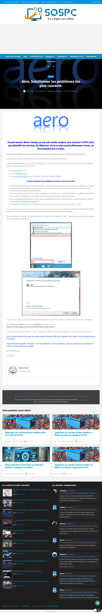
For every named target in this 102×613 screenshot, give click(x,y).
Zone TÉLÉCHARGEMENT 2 (30, 2)
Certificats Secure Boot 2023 (21, 450)
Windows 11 (50, 56)
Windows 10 (62, 56)
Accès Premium (10, 418)
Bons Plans (51, 61)
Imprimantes (91, 56)
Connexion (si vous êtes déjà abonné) (26, 394)
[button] (97, 610)
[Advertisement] (51, 39)
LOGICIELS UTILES (28, 418)
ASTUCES (51, 76)
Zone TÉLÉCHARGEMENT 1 (12, 2)
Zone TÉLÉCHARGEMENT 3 (49, 2)
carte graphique (20, 176)
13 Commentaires (19, 473)
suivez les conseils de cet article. (26, 201)
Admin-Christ (30, 91)
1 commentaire (19, 441)
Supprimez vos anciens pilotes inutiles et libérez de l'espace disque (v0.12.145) (73, 466)
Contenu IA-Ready (52, 611)
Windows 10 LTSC (76, 56)
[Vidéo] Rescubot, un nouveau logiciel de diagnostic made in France (80, 542)
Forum (61, 2)
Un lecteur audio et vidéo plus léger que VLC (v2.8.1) (79, 493)
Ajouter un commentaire (56, 91)
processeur (17, 171)
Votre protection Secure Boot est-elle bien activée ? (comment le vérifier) (24, 466)
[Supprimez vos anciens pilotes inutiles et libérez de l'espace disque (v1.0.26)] (76, 422)
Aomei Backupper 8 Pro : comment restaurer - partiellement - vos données (80, 526)
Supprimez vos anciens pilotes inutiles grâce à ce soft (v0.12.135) (25, 433)
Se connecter (68, 2)
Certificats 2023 (36, 56)
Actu (25, 56)
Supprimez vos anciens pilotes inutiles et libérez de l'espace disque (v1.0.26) (73, 433)
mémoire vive (21, 173)
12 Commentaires (69, 441)
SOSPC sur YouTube (13, 56)
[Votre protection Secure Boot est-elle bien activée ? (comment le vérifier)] (26, 454)
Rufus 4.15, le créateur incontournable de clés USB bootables (80, 592)
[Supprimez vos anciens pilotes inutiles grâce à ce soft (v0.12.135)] (26, 422)
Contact (26, 606)
